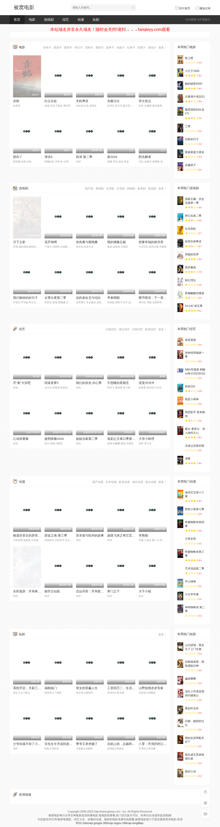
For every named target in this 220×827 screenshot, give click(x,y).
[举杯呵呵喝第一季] (180, 354)
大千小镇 (145, 591)
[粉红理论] (180, 282)
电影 (32, 19)
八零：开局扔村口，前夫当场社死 (162, 744)
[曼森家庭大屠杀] (180, 153)
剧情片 (100, 47)
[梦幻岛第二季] (180, 217)
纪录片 (131, 47)
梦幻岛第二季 (193, 215)
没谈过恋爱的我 (194, 445)
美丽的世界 (192, 254)
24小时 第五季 (193, 305)
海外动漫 (137, 481)
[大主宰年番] (180, 596)
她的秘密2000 (193, 83)
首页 (17, 19)
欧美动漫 (124, 481)
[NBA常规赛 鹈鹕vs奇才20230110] (180, 371)
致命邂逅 (190, 267)
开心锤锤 (190, 581)
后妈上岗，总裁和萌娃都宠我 (127, 744)
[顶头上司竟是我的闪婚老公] (180, 693)
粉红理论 (190, 280)
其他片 (152, 47)
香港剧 (100, 188)
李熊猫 (143, 535)
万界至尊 (190, 538)
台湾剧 (110, 188)
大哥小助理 (146, 438)
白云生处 (51, 101)
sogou (117, 823)
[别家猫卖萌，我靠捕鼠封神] (180, 663)
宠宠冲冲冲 (146, 383)
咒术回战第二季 (194, 568)
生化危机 (190, 228)
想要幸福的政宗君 (151, 242)
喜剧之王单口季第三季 (122, 438)
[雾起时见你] (180, 710)
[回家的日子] (180, 141)
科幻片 (79, 47)
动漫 (81, 19)
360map (108, 823)
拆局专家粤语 (193, 241)
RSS (79, 823)
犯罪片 (142, 47)
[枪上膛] (180, 59)
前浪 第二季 (84, 157)
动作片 (47, 47)
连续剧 (49, 19)
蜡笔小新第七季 (194, 509)
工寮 (187, 126)
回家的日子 (192, 139)
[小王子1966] (180, 72)
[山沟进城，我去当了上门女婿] (180, 646)
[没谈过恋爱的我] (180, 447)
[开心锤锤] (180, 583)
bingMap (138, 823)
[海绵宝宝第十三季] (180, 494)
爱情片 (68, 47)
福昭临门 (51, 688)
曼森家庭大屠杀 (194, 152)
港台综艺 (124, 329)
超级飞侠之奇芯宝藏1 (122, 535)
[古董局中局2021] (180, 98)
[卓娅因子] (180, 166)
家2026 (112, 157)
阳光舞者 (145, 157)
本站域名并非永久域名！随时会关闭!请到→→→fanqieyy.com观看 (110, 29)
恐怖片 (89, 47)
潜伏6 (48, 157)
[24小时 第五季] (180, 307)
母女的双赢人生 (87, 688)
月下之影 (19, 242)
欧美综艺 (150, 329)
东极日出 (113, 101)
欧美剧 (142, 188)
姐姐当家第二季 (87, 438)
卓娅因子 (190, 165)
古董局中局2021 (195, 96)
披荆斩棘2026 (54, 438)
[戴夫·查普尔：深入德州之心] (180, 430)
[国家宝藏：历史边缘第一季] (180, 200)
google (98, 823)
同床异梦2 (52, 383)
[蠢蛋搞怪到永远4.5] (180, 111)
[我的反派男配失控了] (180, 739)
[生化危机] (180, 230)
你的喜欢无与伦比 (88, 297)
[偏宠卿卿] (180, 680)
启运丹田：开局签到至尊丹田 (96, 591)
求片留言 (184, 8)
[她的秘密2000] (180, 85)
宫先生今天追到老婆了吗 (62, 744)
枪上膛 (189, 58)
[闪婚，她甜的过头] (180, 722)
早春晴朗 (113, 297)
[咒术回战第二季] (180, 570)
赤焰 (16, 101)
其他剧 (152, 188)
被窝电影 (24, 7)
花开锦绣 (51, 242)
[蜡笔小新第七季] (180, 511)
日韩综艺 (137, 329)
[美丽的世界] (180, 256)
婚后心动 (190, 771)
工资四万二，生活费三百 (124, 688)
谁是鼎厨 (190, 339)
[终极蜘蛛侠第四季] (180, 523)
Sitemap (88, 823)
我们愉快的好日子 (25, 297)
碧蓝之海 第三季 (56, 535)
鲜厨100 (190, 386)
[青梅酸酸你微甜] (180, 294)
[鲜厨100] (180, 388)
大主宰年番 (192, 594)
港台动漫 (150, 481)
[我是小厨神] (180, 401)
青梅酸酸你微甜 (194, 293)
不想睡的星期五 (118, 383)
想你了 (17, 157)
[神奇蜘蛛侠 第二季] (180, 609)
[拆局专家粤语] (180, 243)
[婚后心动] (180, 773)
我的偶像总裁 (116, 242)
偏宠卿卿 (190, 678)
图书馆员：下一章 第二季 (156, 297)
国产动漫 (97, 481)
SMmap (127, 823)
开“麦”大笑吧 (22, 383)
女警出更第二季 (55, 297)
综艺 (65, 19)
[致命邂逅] (180, 269)
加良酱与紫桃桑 (87, 242)
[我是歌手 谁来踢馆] (180, 413)
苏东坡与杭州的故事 (90, 535)
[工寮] (180, 128)
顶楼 (187, 458)
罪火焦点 (145, 101)
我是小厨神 (192, 399)
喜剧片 (58, 47)
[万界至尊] (180, 540)
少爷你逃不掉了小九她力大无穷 (34, 744)
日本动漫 (111, 481)
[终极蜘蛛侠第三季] (180, 553)
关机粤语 (82, 101)
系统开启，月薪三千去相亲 (31, 688)
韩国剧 (131, 188)
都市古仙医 (52, 591)
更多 (161, 47)
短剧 (96, 19)
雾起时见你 (192, 708)
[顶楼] (180, 460)
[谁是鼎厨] (180, 341)
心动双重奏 (21, 438)
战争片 (110, 47)
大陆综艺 (111, 329)
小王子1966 (192, 70)
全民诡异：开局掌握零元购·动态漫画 (38, 591)
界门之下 (113, 591)
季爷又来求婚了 (87, 744)
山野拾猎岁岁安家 (151, 688)
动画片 (121, 47)
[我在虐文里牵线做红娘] (180, 756)
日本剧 (121, 188)
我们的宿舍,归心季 (89, 383)
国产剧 (89, 188)
